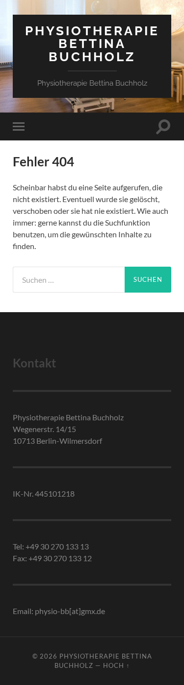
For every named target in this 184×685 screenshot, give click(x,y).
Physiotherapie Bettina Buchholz (92, 43)
